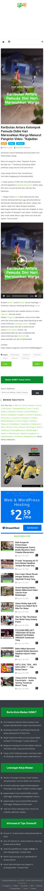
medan (11, 143)
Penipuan (25, 418)
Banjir (25, 421)
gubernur (34, 433)
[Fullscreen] (40, 296)
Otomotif (21, 336)
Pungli (33, 418)
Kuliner (20, 411)
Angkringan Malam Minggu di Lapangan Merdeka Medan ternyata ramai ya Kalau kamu (38, 364)
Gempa (33, 421)
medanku (20, 143)
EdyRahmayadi (7, 436)
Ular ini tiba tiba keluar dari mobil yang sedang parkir (26, 619)
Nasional (24, 433)
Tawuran (15, 358)
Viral (16, 427)
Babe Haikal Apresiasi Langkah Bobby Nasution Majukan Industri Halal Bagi (26, 652)
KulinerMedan (31, 411)
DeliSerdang (14, 355)
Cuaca (18, 421)
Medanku (37, 355)
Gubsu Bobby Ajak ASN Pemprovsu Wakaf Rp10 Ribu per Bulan (26, 606)
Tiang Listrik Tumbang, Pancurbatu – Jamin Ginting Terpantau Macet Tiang (26, 681)
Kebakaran (35, 424)
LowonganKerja (19, 408)
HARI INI (4, 314)
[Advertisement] (22, 26)
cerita (17, 197)
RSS (32, 886)
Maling (37, 415)
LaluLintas (6, 408)
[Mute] (36, 296)
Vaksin (3, 411)
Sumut (5, 358)
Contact (33, 888)
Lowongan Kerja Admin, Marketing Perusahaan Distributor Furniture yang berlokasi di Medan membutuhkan (7, 364)
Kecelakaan (14, 424)
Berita (17, 405)
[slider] (20, 296)
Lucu (29, 408)
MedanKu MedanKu (23, 147)
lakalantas (25, 424)
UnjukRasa (12, 415)
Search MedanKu (8, 388)
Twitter (15, 886)
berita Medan (11, 330)
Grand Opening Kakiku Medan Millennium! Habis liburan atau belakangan (26, 591)
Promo (9, 427)
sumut (37, 305)
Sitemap (39, 886)
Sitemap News (15, 888)
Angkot (21, 415)
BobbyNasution (30, 436)
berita (4, 143)
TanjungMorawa (17, 430)
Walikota (18, 436)
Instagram (10, 317)
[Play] (4, 296)
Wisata (22, 427)
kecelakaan (19, 185)
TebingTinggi (31, 430)
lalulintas (28, 185)
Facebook (24, 886)
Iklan (3, 427)
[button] (22, 260)
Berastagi (31, 427)
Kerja (25, 323)
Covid (35, 408)
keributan (26, 355)
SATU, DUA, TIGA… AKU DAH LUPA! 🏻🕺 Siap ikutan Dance (26, 667)
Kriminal (29, 415)
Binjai (39, 427)
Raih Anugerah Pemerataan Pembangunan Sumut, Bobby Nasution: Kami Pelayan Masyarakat (25, 547)
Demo (3, 415)
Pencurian (5, 418)
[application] (22, 260)
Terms (25, 888)
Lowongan (19, 323)
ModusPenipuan (7, 421)
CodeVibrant (22, 883)
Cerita (24, 405)
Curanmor (15, 418)
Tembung (25, 358)
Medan (22, 302)
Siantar (4, 433)
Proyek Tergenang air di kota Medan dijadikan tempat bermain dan (26, 563)
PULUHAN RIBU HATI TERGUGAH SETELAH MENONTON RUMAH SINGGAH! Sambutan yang (25, 635)
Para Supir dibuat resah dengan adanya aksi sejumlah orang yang (26, 576)
